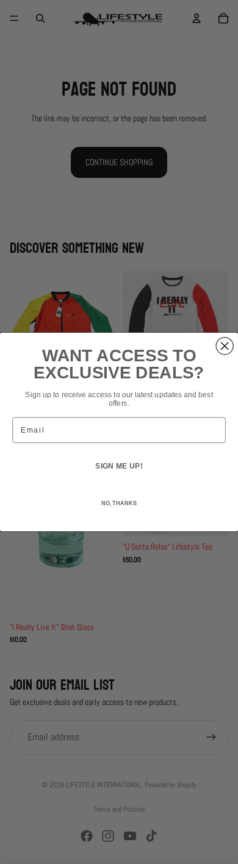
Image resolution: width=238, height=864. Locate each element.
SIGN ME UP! (118, 466)
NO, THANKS (119, 503)
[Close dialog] (224, 346)
